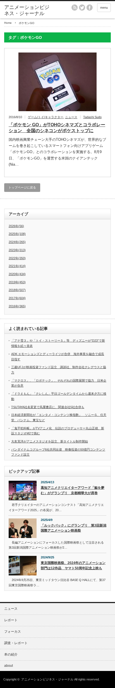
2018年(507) (17, 290)
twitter (82, 7)
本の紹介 (11, 654)
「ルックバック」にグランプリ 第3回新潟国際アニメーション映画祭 (73, 528)
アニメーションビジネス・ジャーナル (26, 10)
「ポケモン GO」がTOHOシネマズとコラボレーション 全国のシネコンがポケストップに (57, 127)
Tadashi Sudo (92, 117)
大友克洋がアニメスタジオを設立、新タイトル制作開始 (49, 441)
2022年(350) (17, 258)
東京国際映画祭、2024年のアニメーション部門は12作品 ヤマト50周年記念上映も (73, 565)
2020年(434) (17, 274)
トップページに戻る (22, 187)
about (8, 666)
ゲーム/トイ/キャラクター (45, 117)
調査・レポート (16, 643)
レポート (11, 620)
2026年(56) (16, 226)
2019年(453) (17, 282)
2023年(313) (17, 250)
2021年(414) (17, 266)
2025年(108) (17, 233)
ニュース (71, 117)
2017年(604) (17, 298)
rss (74, 7)
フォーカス (12, 632)
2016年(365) (17, 306)
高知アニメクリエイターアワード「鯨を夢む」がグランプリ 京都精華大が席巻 (72, 490)
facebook (90, 7)
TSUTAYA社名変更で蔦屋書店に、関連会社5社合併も (47, 407)
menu (104, 7)
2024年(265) (17, 242)
